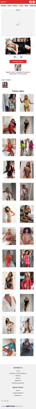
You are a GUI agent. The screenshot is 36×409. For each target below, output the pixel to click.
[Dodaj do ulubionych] (14, 56)
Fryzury (15, 5)
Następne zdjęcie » (18, 61)
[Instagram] (5, 401)
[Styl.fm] (4, 2)
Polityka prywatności (18, 383)
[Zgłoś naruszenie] (21, 56)
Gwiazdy (3, 5)
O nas (18, 371)
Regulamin (18, 380)
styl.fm (18, 390)
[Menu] (33, 2)
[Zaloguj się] (30, 2)
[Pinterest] (8, 401)
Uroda (9, 5)
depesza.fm (18, 395)
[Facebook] (2, 401)
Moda (26, 5)
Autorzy (18, 378)
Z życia (21, 5)
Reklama (18, 376)
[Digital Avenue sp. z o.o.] (11, 406)
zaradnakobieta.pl (18, 393)
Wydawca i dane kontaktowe (18, 373)
